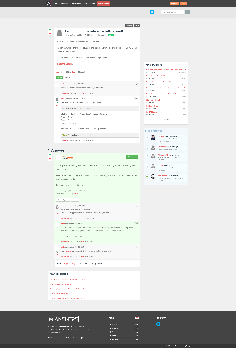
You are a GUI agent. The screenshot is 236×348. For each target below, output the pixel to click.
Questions (64, 3)
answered (59, 191)
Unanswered (76, 3)
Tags (85, 3)
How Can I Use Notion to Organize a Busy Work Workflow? (166, 70)
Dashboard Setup (152, 106)
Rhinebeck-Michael (164, 155)
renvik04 (161, 136)
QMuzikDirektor (163, 147)
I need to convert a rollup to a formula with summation (67, 279)
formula (129, 26)
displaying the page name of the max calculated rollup (68, 289)
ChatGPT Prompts (152, 112)
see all (166, 120)
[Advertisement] (166, 43)
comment (67, 78)
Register (174, 3)
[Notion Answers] (49, 3)
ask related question (63, 200)
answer (59, 78)
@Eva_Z (67, 251)
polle (63, 84)
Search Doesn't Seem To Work (156, 76)
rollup (137, 26)
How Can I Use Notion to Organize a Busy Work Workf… (170, 140)
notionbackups (163, 176)
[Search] (187, 12)
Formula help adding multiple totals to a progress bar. (67, 298)
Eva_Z (74, 72)
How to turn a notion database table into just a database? (165, 88)
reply (136, 84)
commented (65, 93)
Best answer (133, 157)
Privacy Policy (185, 346)
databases (124, 332)
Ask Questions (103, 3)
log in (66, 263)
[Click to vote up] (50, 29)
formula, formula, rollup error (59, 293)
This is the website (64, 63)
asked (58, 72)
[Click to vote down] (50, 33)
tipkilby (160, 165)
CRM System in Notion (153, 100)
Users (92, 3)
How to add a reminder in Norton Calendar (160, 82)
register (76, 263)
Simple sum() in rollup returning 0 (61, 284)
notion (124, 335)
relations (124, 339)
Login (184, 3)
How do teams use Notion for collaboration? (161, 94)
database (124, 328)
